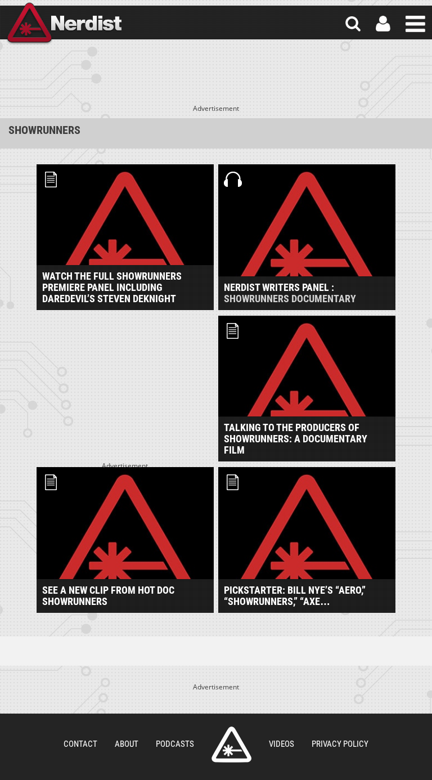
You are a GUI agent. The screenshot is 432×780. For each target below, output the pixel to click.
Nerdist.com (231, 745)
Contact (80, 744)
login (383, 24)
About (126, 744)
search (353, 24)
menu (415, 24)
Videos (281, 744)
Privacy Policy (340, 744)
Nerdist (64, 24)
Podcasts (175, 744)
